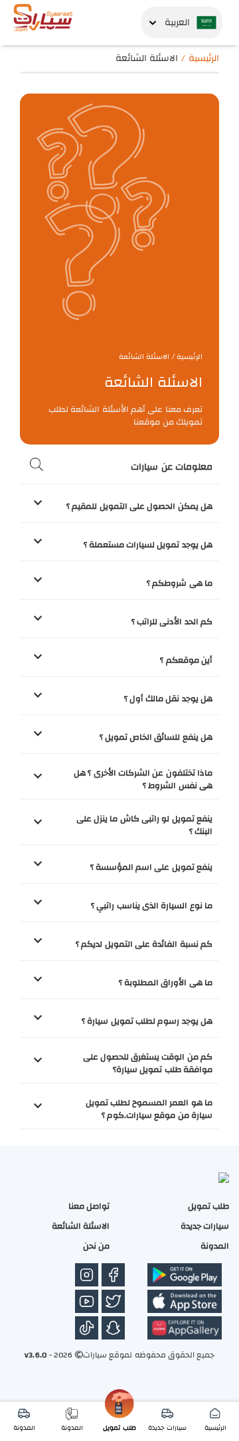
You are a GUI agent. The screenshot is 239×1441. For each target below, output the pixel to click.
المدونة (214, 1246)
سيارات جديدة (205, 1226)
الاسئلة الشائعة (81, 1226)
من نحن (96, 1246)
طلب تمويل (208, 1206)
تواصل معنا (89, 1206)
